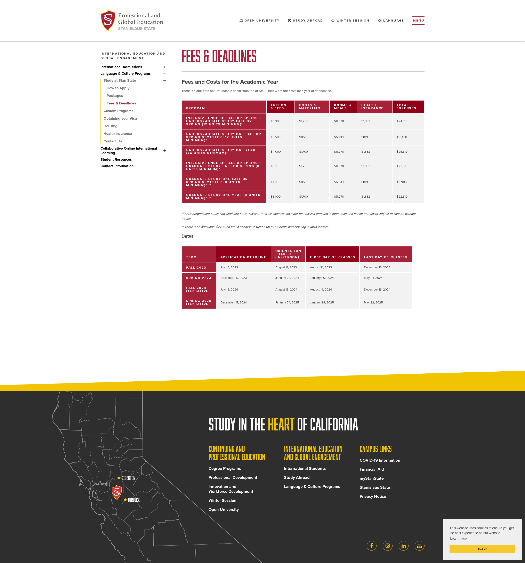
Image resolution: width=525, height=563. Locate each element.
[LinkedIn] (404, 546)
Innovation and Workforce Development (231, 489)
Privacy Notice (373, 496)
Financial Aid (372, 469)
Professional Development (233, 477)
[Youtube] (420, 546)
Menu (419, 20)
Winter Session (222, 500)
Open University (224, 509)
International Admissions (164, 67)
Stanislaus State (375, 487)
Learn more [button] (458, 538)
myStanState (372, 478)
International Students (305, 468)
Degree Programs (225, 468)
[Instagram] (388, 546)
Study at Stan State (164, 80)
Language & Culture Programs (164, 73)
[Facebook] (372, 546)
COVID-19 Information (380, 460)
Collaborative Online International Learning (164, 150)
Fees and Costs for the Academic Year (229, 82)
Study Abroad (297, 477)
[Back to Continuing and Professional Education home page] (132, 20)
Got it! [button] (482, 549)
